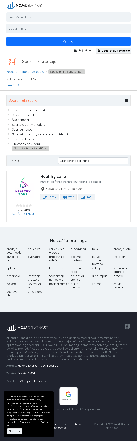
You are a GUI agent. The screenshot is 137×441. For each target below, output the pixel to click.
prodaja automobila (14, 250)
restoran (119, 257)
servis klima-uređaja (57, 250)
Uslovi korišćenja (55, 428)
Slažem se (15, 431)
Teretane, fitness (23, 139)
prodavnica (78, 249)
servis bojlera (118, 285)
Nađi (70, 41)
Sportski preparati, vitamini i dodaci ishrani (40, 134)
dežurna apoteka (76, 258)
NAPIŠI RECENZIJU (24, 214)
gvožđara (34, 257)
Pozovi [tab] (52, 197)
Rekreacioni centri (24, 115)
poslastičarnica (59, 284)
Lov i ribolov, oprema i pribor (30, 110)
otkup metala (75, 285)
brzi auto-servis (12, 258)
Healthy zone (53, 176)
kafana (97, 284)
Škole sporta (20, 120)
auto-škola (35, 291)
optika (10, 268)
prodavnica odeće (56, 258)
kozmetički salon (35, 285)
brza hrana (56, 268)
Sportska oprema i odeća (29, 124)
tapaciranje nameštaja (57, 277)
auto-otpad (100, 276)
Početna (11, 71)
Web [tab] (70, 197)
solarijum (98, 268)
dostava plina (11, 293)
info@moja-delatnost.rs (31, 381)
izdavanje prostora (34, 277)
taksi (95, 249)
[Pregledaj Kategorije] (126, 100)
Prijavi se (84, 50)
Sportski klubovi (22, 129)
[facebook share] (127, 326)
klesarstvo (13, 276)
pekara (11, 284)
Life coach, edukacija (26, 144)
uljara (31, 268)
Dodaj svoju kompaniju (115, 50)
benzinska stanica (77, 277)
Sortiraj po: (16, 160)
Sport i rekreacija (33, 71)
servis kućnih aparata (121, 269)
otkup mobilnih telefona (97, 260)
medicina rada (77, 269)
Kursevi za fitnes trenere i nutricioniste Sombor (70, 182)
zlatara (118, 276)
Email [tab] (89, 197)
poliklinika (34, 249)
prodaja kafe (122, 249)
